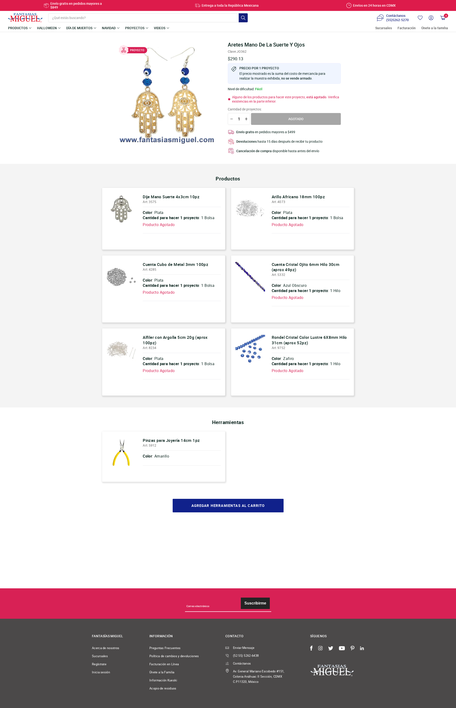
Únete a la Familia (162, 672)
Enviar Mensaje (243, 648)
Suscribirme (255, 603)
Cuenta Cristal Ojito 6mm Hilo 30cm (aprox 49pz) (306, 267)
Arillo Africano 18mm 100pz (298, 196)
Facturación (407, 28)
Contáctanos (242, 663)
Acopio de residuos (162, 688)
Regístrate (99, 664)
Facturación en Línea (164, 664)
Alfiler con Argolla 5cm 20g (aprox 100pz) (175, 340)
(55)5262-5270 (397, 20)
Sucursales (383, 28)
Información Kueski (163, 680)
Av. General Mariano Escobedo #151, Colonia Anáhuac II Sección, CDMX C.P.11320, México (259, 676)
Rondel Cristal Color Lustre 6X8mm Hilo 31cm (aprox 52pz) (309, 340)
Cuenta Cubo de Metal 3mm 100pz (175, 264)
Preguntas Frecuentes (164, 648)
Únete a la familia (434, 28)
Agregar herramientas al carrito (228, 505)
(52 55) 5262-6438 (246, 655)
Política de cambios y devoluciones (174, 656)
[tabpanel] (166, 93)
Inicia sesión (101, 672)
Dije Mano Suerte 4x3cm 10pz (171, 196)
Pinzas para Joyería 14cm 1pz (171, 440)
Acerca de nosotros (105, 648)
